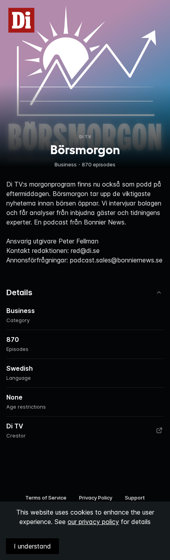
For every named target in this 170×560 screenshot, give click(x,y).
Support (135, 497)
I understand (32, 546)
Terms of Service (45, 497)
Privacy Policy (95, 497)
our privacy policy (93, 522)
